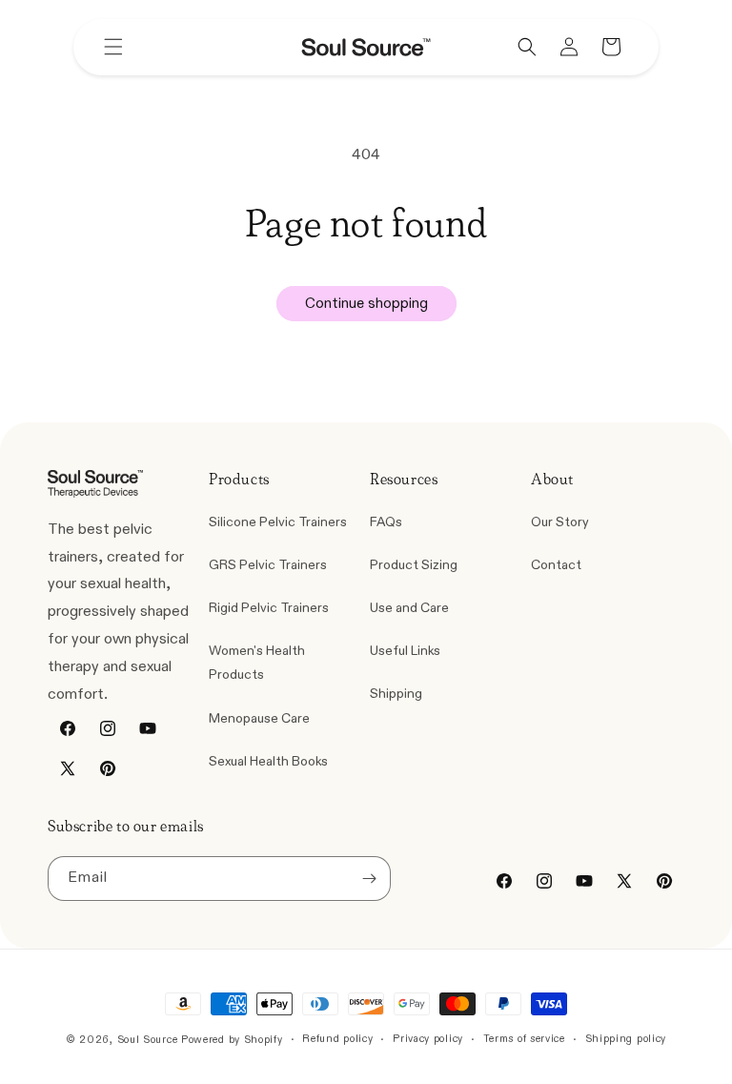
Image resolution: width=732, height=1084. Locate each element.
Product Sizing (414, 565)
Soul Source (147, 1040)
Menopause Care (259, 718)
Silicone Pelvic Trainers (278, 522)
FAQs (386, 522)
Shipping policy (626, 1039)
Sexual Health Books (268, 761)
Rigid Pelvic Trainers (269, 608)
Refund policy (337, 1039)
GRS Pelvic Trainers (268, 565)
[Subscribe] (369, 878)
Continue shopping (366, 303)
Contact (556, 565)
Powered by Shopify (232, 1040)
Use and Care (409, 608)
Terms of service (524, 1039)
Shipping (396, 694)
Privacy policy (428, 1039)
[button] (113, 47)
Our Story (560, 522)
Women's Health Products (257, 663)
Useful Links (405, 651)
